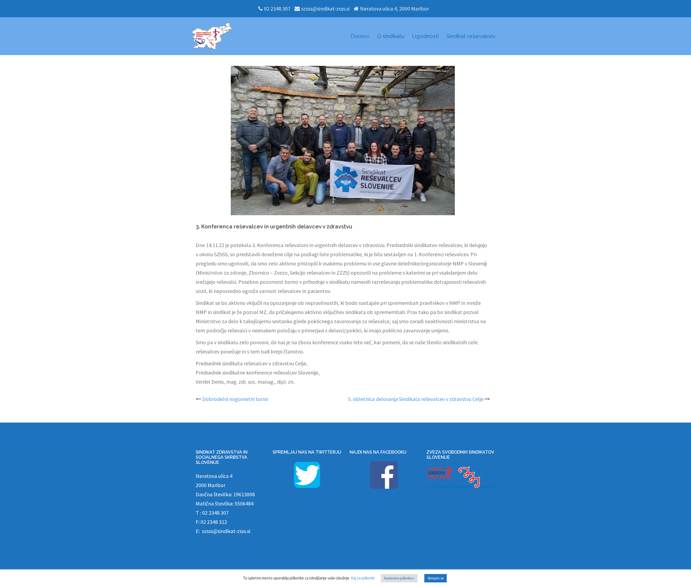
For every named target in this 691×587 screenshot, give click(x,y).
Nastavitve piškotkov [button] (399, 578)
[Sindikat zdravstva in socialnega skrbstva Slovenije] (212, 35)
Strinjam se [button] (435, 578)
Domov (360, 36)
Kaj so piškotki (363, 578)
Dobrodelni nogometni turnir (235, 399)
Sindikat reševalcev (471, 36)
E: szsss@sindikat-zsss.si (223, 531)
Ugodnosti (425, 36)
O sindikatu (391, 36)
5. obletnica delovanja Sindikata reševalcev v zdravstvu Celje (415, 399)
